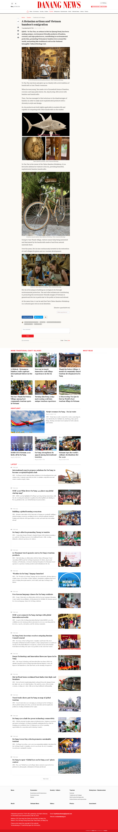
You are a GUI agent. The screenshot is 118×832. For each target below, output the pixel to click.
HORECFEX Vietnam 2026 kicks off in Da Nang (21, 453)
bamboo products (28, 324)
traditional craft (38, 324)
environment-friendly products (53, 322)
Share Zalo (39, 317)
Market (32, 797)
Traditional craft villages (39, 17)
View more (45, 778)
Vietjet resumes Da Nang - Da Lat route (61, 412)
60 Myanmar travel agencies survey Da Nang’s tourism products (33, 554)
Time (65, 340)
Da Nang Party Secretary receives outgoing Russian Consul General (32, 637)
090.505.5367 (96, 6)
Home (23, 17)
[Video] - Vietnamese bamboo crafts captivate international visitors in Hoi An (21, 372)
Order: (62, 340)
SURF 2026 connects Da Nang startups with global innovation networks (31, 616)
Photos (86, 11)
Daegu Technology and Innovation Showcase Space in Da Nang (34, 657)
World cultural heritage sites (77, 797)
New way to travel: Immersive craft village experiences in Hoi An (44, 371)
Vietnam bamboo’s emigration (31, 322)
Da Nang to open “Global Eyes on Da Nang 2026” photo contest (33, 761)
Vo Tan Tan (42, 322)
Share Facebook (28, 317)
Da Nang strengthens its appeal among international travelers (45, 454)
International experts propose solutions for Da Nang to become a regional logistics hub (33, 471)
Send (27, 336)
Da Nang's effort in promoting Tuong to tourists (31, 532)
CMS (94, 830)
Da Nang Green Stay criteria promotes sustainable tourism (31, 740)
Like (69, 340)
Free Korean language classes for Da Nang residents (32, 594)
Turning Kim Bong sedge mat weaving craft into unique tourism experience (45, 399)
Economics (36, 11)
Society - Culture (44, 11)
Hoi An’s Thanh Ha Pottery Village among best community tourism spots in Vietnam (21, 400)
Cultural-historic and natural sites (78, 799)
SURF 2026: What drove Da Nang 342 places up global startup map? (32, 492)
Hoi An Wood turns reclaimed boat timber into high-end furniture (34, 678)
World (69, 11)
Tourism (51, 11)
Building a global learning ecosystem (26, 511)
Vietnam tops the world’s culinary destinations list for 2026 (68, 454)
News (31, 11)
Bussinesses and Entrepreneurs (38, 793)
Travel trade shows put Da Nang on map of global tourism (31, 699)
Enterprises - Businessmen (60, 11)
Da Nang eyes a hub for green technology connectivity (33, 718)
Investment (92, 803)
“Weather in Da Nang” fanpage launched (28, 573)
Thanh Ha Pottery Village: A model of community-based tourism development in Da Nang (70, 372)
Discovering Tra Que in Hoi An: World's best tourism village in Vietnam (69, 399)
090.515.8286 (103, 6)
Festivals (72, 793)
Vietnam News (75, 11)
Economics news (34, 795)
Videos (82, 11)
